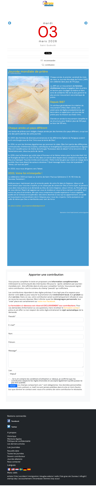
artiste (10, 476)
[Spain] (29, 470)
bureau (75, 476)
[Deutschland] (25, 470)
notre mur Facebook (46, 301)
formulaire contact (72, 308)
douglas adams (46, 476)
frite (16, 476)
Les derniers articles (16, 444)
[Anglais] (13, 470)
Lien (10, 370)
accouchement (25, 478)
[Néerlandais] (17, 470)
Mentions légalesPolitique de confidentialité (18, 440)
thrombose (37, 478)
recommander (49, 61)
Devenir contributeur (16, 456)
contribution (50, 65)
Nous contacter (13, 462)
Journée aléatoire (14, 459)
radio (56, 476)
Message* (12, 351)
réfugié (83, 476)
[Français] (9, 470)
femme (47, 478)
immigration (33, 476)
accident (23, 476)
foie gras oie (65, 476)
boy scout (55, 478)
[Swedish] (21, 470)
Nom (10, 333)
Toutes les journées (15, 453)
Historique (11, 436)
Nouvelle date (13, 451)
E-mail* (11, 325)
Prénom (11, 342)
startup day (12, 478)
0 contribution (14, 73)
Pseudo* (12, 316)
